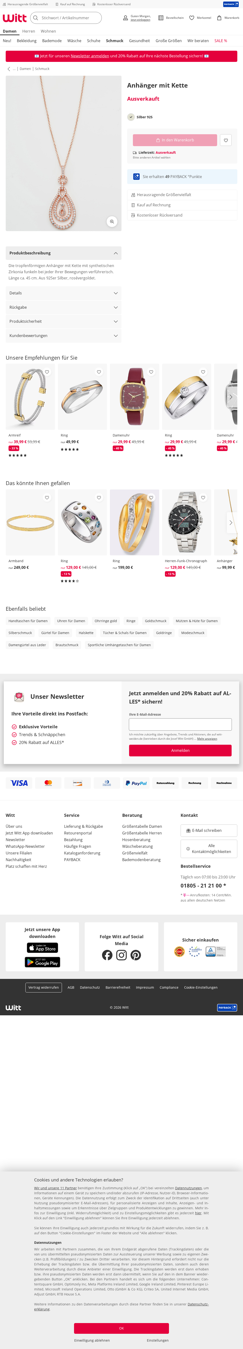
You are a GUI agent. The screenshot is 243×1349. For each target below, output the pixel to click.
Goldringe (164, 632)
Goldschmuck (155, 621)
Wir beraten (198, 40)
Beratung (132, 815)
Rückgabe (18, 307)
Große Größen (169, 40)
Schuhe (93, 40)
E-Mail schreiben (204, 832)
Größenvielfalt (135, 853)
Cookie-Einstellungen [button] (201, 987)
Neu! (7, 40)
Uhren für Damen (71, 621)
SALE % (221, 40)
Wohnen (48, 31)
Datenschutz (90, 987)
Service (71, 815)
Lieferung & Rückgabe (83, 826)
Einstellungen (158, 1340)
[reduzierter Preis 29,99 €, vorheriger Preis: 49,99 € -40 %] (134, 397)
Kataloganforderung (82, 853)
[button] (8, 69)
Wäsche (74, 40)
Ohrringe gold (106, 621)
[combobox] (74, 18)
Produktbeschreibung (30, 253)
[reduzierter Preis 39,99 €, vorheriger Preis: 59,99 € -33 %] (30, 397)
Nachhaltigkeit (18, 859)
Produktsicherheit (25, 321)
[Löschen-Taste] (97, 18)
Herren (28, 31)
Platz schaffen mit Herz (26, 866)
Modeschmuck (192, 632)
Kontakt (189, 815)
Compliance (169, 987)
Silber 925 (145, 117)
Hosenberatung (136, 839)
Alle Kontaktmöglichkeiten (211, 848)
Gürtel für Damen (55, 632)
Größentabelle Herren (142, 833)
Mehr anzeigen (207, 739)
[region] (121, 1260)
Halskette (86, 632)
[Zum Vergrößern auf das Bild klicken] (112, 221)
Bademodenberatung (141, 859)
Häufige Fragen (77, 846)
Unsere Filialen (19, 853)
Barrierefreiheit (118, 987)
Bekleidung (27, 40)
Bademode (52, 40)
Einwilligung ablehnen (92, 1340)
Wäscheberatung (137, 846)
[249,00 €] (30, 522)
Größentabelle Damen (142, 826)
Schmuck (114, 40)
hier (198, 1213)
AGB (71, 987)
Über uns (14, 826)
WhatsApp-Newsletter (25, 846)
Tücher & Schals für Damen (125, 632)
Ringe (131, 621)
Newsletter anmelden (90, 56)
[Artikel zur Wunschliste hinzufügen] (226, 140)
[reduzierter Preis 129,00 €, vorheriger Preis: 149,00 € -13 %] (82, 522)
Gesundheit (139, 40)
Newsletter (15, 839)
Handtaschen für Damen (28, 621)
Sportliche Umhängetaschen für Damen (119, 645)
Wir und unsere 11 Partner (55, 1188)
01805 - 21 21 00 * (203, 885)
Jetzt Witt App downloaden (29, 833)
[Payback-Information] (227, 1008)
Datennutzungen (188, 1188)
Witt (10, 815)
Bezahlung (73, 839)
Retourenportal (78, 833)
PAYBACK (72, 859)
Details (15, 293)
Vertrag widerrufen (43, 987)
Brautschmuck (67, 645)
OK (121, 1328)
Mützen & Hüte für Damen (197, 621)
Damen (10, 31)
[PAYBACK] (231, 4)
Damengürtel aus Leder (27, 645)
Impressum (145, 987)
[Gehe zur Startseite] (15, 17)
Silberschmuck (20, 632)
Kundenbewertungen (28, 335)
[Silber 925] (131, 117)
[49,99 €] (82, 397)
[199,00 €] (134, 522)
